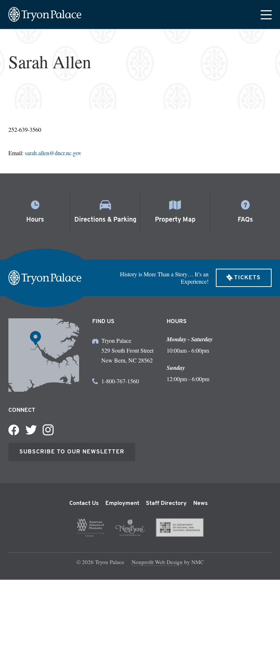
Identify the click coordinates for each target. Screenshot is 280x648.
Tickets (247, 278)
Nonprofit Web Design (157, 561)
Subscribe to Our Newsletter (71, 452)
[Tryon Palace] (44, 14)
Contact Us (84, 503)
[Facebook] (13, 430)
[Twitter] (31, 430)
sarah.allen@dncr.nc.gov (53, 153)
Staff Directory (166, 503)
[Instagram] (48, 430)
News (200, 503)
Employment (122, 503)
